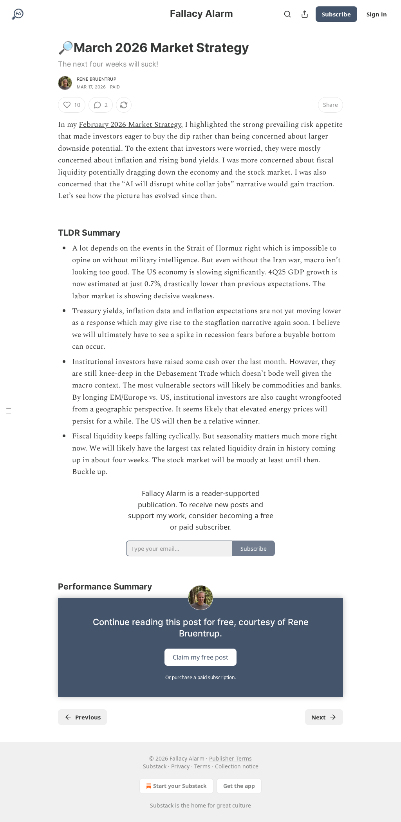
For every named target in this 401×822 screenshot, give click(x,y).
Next (318, 717)
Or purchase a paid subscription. (200, 677)
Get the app (239, 786)
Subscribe (336, 14)
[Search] (287, 14)
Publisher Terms (230, 758)
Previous (88, 717)
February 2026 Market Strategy (130, 124)
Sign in (377, 14)
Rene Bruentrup (96, 79)
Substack (161, 805)
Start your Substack (180, 786)
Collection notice (236, 766)
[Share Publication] (304, 14)
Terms (202, 766)
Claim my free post (200, 657)
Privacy (180, 766)
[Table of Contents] (8, 411)
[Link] (47, 232)
